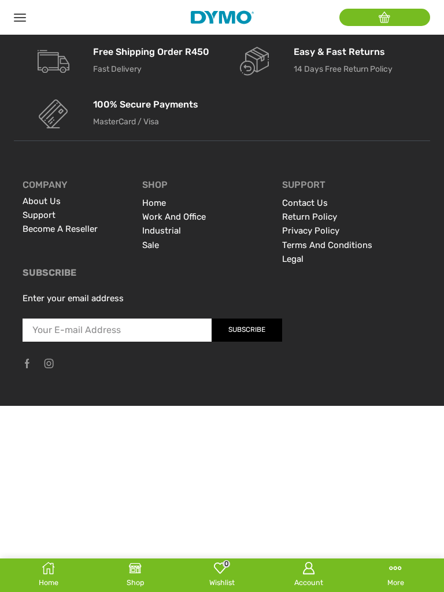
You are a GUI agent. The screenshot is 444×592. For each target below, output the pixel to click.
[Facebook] (27, 363)
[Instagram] (49, 363)
